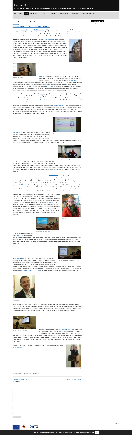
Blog (26, 13)
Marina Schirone (49, 86)
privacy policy (90, 432)
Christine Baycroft (53, 175)
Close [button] (97, 432)
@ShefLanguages (19, 347)
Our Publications (64, 13)
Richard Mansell (17, 258)
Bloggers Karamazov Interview (21, 379)
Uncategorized (27, 373)
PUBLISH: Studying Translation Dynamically (25, 17)
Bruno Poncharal (43, 76)
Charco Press (27, 270)
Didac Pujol (20, 235)
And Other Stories (35, 270)
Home (15, 13)
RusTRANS (20, 5)
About (20, 13)
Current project (34, 13)
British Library (43, 99)
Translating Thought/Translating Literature (31, 27)
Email (14, 411)
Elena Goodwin (16, 132)
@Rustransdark (24, 30)
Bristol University (66, 97)
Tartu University (75, 80)
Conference (54, 13)
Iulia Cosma (19, 196)
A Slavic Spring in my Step (74, 379)
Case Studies (45, 13)
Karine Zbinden (21, 184)
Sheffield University (39, 30)
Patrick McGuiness (64, 329)
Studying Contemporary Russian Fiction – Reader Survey (85, 13)
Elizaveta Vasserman (59, 105)
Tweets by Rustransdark (96, 23)
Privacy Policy (116, 423)
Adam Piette (48, 167)
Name (14, 405)
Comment (15, 387)
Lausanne (42, 94)
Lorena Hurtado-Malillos (49, 39)
